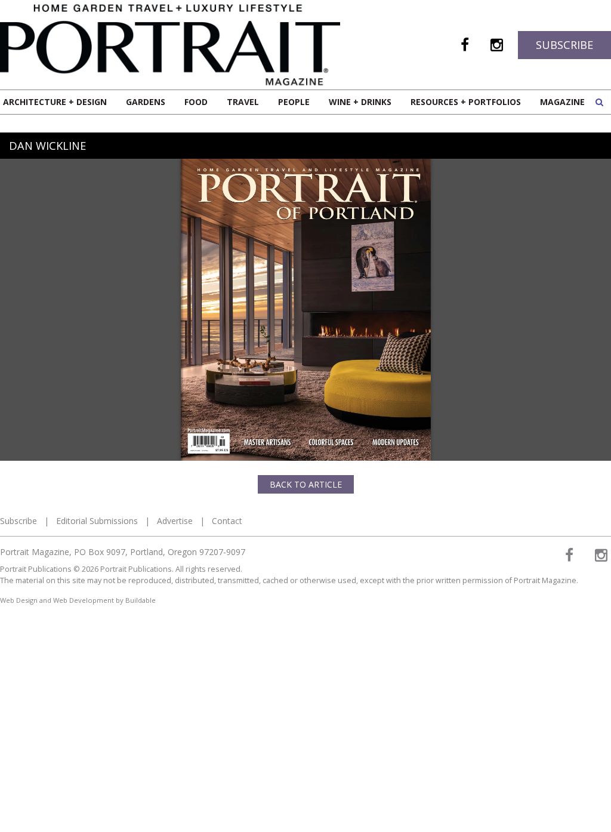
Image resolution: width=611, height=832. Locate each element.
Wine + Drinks (360, 101)
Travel (243, 101)
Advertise (175, 520)
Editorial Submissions (97, 520)
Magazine (562, 101)
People (294, 101)
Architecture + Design (55, 101)
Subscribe (564, 45)
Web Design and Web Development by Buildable (78, 600)
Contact (227, 520)
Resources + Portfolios (466, 101)
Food (196, 101)
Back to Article (306, 484)
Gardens (145, 101)
